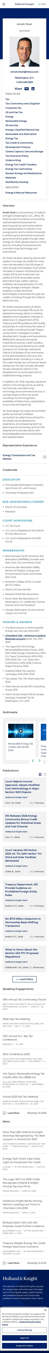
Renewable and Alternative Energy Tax (20, 136)
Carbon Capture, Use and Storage (24, 151)
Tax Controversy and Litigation (22, 103)
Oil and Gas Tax (14, 112)
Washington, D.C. (24, 78)
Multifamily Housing (16, 182)
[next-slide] (39, 760)
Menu (43, 4)
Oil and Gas (11, 125)
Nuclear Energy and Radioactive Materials (23, 175)
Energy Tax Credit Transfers (21, 164)
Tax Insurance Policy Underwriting (16, 158)
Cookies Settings (24, 1330)
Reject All (24, 1338)
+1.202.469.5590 (24, 82)
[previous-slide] (32, 760)
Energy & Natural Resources (21, 192)
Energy (9, 116)
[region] (24, 1329)
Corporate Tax (13, 108)
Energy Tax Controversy (18, 169)
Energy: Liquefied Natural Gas (22, 129)
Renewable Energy (16, 121)
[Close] (45, 1310)
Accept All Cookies (24, 1346)
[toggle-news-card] (40, 774)
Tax (7, 99)
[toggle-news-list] (45, 774)
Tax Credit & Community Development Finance (19, 145)
